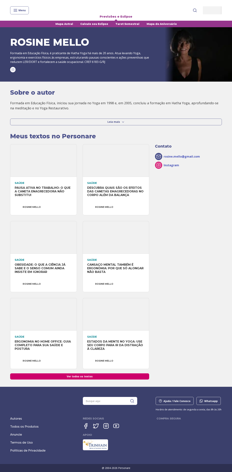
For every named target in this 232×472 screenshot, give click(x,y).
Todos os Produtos (24, 426)
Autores (16, 418)
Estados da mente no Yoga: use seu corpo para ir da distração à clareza (115, 345)
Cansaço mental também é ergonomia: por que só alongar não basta (115, 268)
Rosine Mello (32, 207)
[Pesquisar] (195, 10)
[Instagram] (106, 426)
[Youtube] (116, 426)
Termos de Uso (21, 442)
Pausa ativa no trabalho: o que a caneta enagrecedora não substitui (43, 191)
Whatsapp (211, 401)
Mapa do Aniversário (162, 24)
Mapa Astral (64, 24)
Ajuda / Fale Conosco (176, 401)
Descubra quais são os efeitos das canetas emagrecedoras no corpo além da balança (115, 191)
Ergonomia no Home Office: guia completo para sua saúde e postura (43, 345)
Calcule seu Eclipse (94, 24)
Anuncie (16, 434)
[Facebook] (86, 426)
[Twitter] (96, 426)
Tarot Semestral (127, 24)
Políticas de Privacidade (27, 450)
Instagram (171, 165)
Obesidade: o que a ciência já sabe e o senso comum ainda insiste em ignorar (40, 268)
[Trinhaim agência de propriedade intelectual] (95, 449)
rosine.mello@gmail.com (182, 156)
